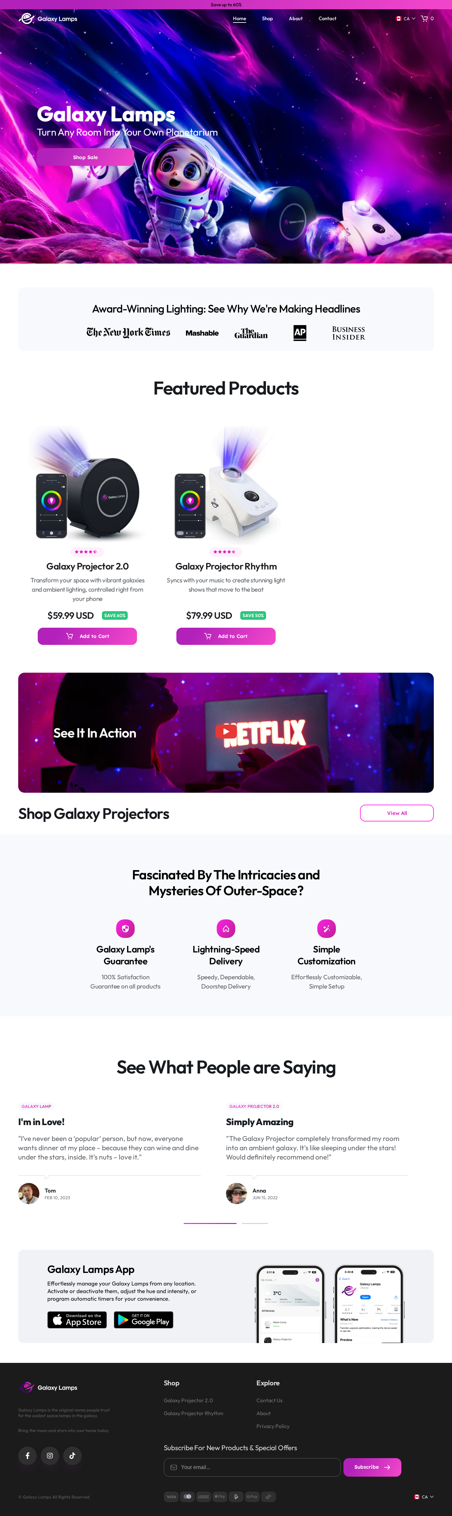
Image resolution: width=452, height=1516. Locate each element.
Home (239, 18)
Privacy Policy (273, 1426)
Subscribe (367, 1467)
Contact (328, 18)
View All (397, 813)
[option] (226, 4)
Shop (267, 18)
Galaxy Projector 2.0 (87, 566)
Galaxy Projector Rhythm (226, 566)
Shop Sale (85, 157)
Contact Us (269, 1400)
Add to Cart (94, 636)
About (296, 18)
